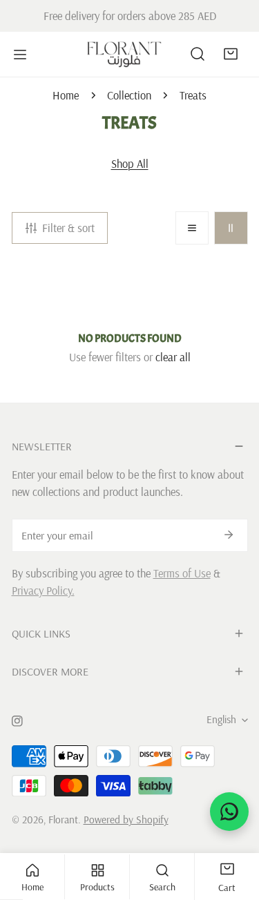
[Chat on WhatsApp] (229, 811)
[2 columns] (230, 228)
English (221, 719)
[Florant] (124, 54)
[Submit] (229, 534)
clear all (173, 357)
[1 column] (192, 228)
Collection (129, 95)
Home (65, 95)
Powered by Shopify (126, 819)
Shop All (129, 163)
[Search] (197, 53)
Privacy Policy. (43, 590)
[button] (230, 53)
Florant (63, 819)
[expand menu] (20, 54)
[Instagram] (17, 720)
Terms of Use (182, 573)
